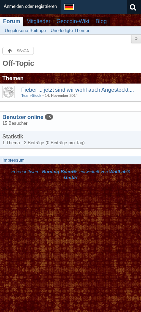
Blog (101, 21)
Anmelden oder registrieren (30, 6)
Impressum (13, 160)
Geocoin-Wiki (72, 21)
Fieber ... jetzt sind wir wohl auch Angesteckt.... (77, 90)
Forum (11, 21)
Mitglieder (38, 21)
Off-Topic (18, 63)
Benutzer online (22, 117)
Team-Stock (31, 95)
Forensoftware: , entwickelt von (70, 174)
